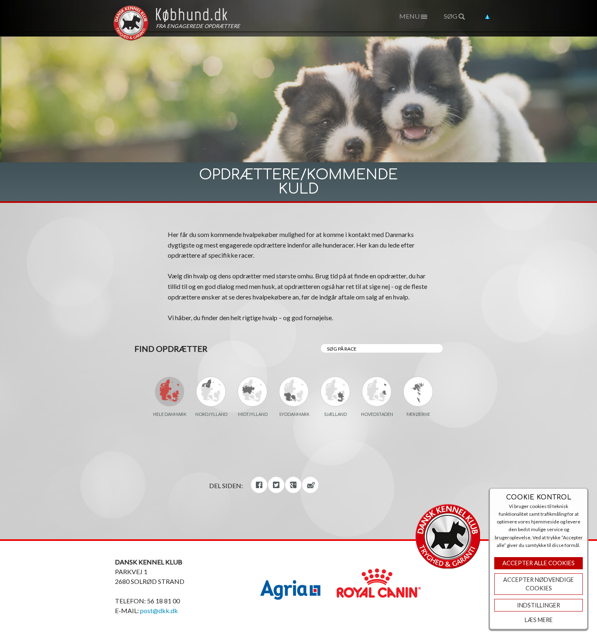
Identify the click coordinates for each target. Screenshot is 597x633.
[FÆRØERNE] (418, 391)
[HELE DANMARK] (170, 391)
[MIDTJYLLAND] (252, 391)
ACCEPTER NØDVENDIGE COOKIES (538, 584)
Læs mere (539, 619)
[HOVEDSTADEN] (377, 391)
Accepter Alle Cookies (538, 563)
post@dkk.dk (159, 610)
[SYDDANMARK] (294, 391)
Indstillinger (538, 605)
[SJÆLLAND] (335, 391)
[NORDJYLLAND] (211, 391)
